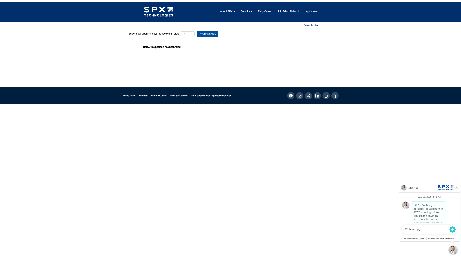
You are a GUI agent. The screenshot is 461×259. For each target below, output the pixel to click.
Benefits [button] (245, 11)
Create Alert (209, 34)
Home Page (129, 95)
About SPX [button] (226, 11)
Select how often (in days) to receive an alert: (154, 34)
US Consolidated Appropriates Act (211, 95)
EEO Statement (179, 95)
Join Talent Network (289, 11)
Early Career (265, 11)
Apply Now (311, 11)
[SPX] (158, 11)
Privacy (143, 95)
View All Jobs (159, 95)
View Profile (311, 25)
